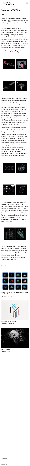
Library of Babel (5, 349)
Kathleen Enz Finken (8, 323)
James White (6, 351)
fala (3, 14)
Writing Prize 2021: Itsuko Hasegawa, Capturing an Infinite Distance (14, 293)
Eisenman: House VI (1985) (8, 321)
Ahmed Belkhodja (7, 296)
